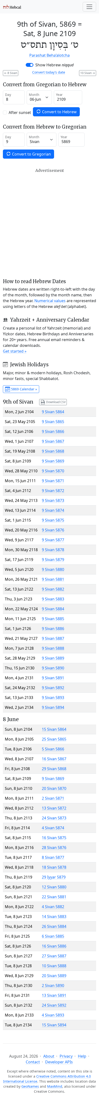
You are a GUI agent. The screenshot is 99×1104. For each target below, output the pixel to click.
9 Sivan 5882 (53, 589)
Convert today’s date (48, 72)
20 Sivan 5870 (54, 788)
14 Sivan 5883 (54, 916)
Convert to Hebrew (59, 111)
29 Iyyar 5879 (54, 877)
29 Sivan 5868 (54, 768)
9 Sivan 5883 (53, 599)
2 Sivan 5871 (53, 798)
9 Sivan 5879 (53, 559)
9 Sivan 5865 (53, 421)
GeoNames (30, 1086)
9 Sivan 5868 (53, 451)
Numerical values (50, 300)
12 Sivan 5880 (54, 887)
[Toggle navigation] (89, 7)
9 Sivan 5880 (53, 569)
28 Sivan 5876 (54, 847)
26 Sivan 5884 (54, 926)
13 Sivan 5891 (54, 995)
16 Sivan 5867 (54, 758)
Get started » (14, 351)
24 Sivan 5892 (54, 1005)
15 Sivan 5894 (54, 1025)
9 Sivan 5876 (53, 530)
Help (82, 1056)
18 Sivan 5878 (54, 867)
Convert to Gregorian (31, 154)
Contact (33, 1062)
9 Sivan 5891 (53, 677)
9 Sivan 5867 (53, 441)
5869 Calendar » (23, 389)
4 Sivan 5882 (53, 906)
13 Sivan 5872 (54, 808)
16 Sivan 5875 (54, 837)
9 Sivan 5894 (53, 707)
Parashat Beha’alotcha (49, 55)
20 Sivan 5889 (54, 975)
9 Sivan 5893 (53, 697)
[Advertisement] (49, 223)
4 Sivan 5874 (53, 827)
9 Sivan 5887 (53, 638)
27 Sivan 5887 (54, 956)
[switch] (29, 65)
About (48, 1056)
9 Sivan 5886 (53, 628)
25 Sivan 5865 (54, 739)
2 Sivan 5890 (53, 985)
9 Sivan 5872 (53, 490)
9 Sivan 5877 (53, 540)
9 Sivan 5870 (53, 471)
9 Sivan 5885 (53, 618)
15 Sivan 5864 (54, 729)
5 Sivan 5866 (53, 749)
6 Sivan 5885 (53, 936)
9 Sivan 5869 (53, 461)
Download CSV (55, 402)
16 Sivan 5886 (54, 946)
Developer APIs (59, 1062)
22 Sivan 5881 (54, 896)
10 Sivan (87, 73)
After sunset (20, 112)
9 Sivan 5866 (53, 431)
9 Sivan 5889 (53, 658)
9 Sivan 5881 (53, 579)
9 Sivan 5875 (53, 520)
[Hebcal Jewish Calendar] (12, 7)
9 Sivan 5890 (53, 668)
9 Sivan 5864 (53, 411)
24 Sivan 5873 (54, 818)
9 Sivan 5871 (53, 480)
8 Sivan (10, 73)
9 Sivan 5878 (53, 549)
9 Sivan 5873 (53, 500)
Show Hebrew (54, 65)
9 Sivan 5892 (53, 687)
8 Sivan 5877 (53, 857)
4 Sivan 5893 (53, 1015)
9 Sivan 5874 (53, 510)
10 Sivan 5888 (54, 965)
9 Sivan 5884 (53, 608)
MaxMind (54, 1086)
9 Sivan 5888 (53, 648)
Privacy (66, 1056)
